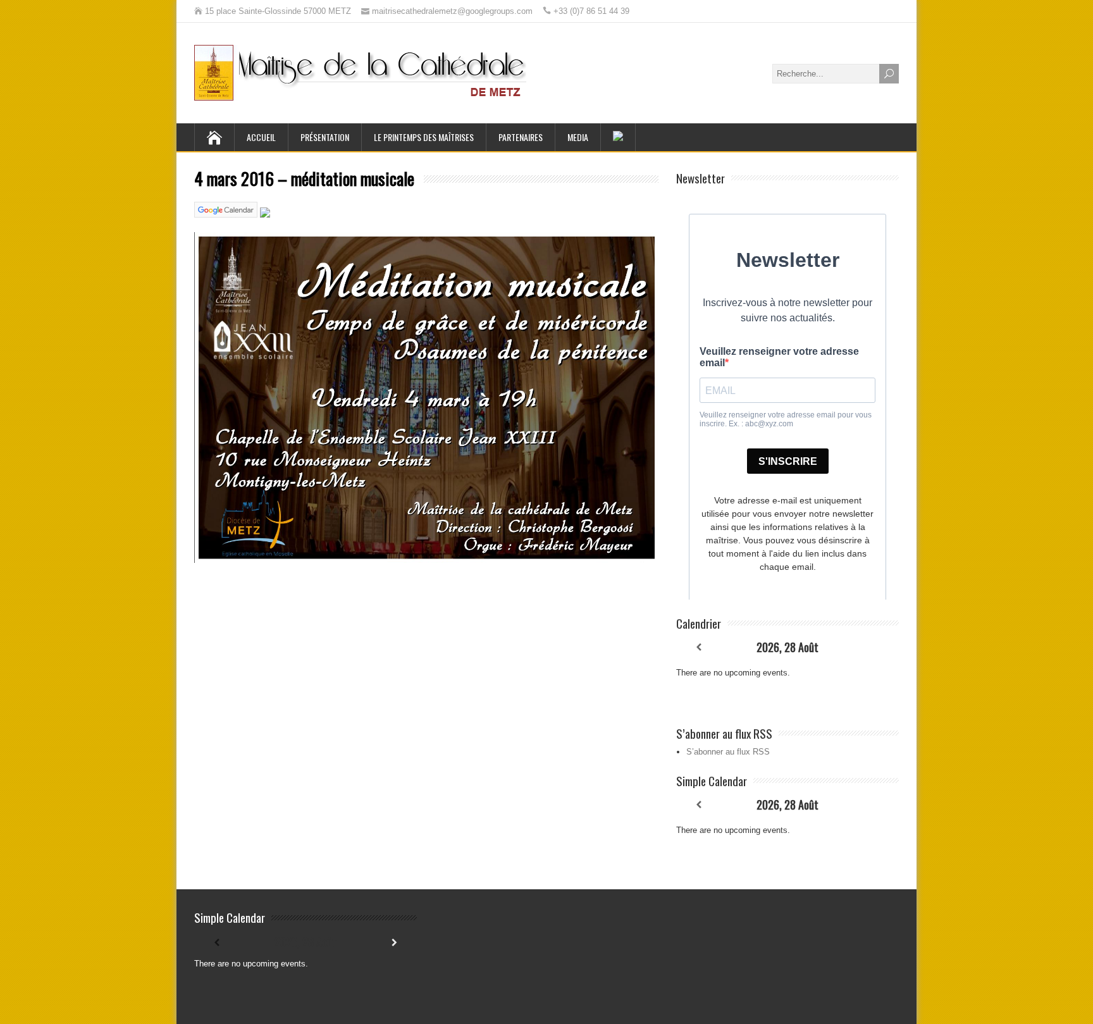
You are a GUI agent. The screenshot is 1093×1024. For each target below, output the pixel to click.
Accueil (261, 137)
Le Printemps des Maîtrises (424, 137)
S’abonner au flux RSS (728, 751)
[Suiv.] (877, 647)
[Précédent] (698, 647)
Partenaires (520, 137)
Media (577, 137)
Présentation (324, 137)
